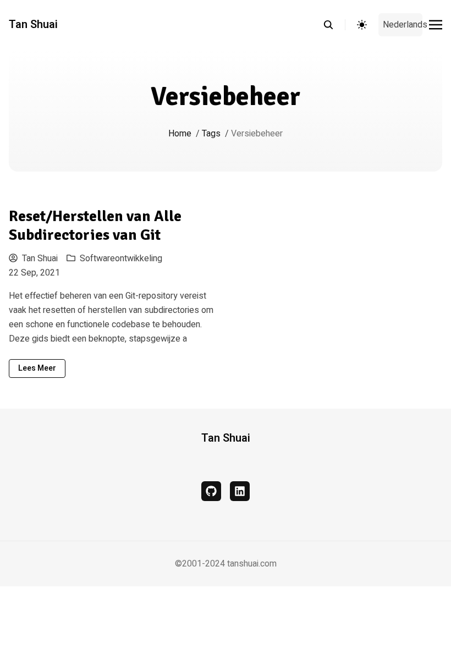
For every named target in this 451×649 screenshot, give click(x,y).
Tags (211, 133)
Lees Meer (37, 368)
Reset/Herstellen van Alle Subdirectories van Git (95, 226)
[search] (334, 24)
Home (179, 133)
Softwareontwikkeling (121, 258)
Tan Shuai (33, 24)
